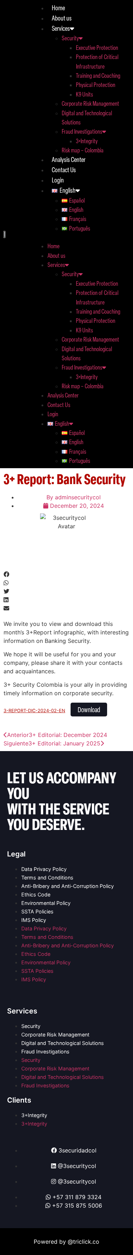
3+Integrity (87, 141)
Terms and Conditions (47, 878)
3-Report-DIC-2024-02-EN (34, 710)
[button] (81, 237)
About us (62, 18)
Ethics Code (35, 894)
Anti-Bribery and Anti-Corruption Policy (67, 886)
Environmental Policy (46, 903)
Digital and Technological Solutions (62, 1043)
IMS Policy (33, 920)
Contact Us (64, 169)
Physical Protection (95, 84)
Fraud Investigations (82, 131)
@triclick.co (83, 1241)
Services (61, 28)
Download (89, 709)
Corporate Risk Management (90, 103)
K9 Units (84, 94)
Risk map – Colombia (83, 150)
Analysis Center (68, 159)
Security (70, 38)
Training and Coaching (98, 75)
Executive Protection (97, 47)
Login (58, 180)
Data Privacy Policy (44, 869)
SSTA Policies (37, 911)
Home (58, 8)
